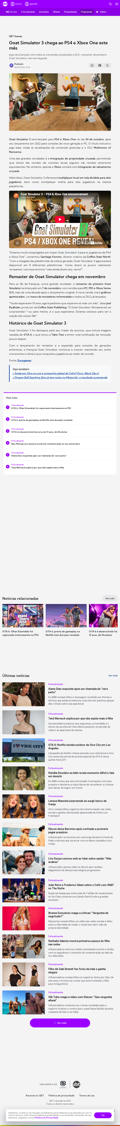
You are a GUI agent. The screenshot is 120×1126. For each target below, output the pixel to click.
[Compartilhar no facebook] (99, 65)
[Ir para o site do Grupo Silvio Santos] (55, 1084)
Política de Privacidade (46, 1117)
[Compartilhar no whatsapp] (92, 65)
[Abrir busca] (110, 4)
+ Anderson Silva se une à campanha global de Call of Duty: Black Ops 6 (55, 373)
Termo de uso (87, 1095)
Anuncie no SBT (35, 1095)
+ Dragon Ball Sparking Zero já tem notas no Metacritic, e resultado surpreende (59, 377)
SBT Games (15, 36)
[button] (22, 623)
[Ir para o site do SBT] (76, 1084)
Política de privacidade (61, 1095)
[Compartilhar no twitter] (107, 65)
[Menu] (117, 4)
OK (103, 1115)
